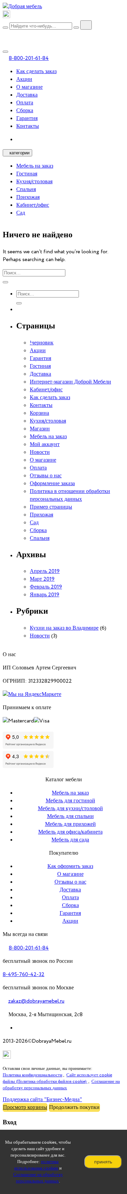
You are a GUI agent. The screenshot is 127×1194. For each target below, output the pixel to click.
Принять (103, 1161)
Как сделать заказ (36, 71)
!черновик (42, 343)
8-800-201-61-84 (29, 58)
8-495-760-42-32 (23, 974)
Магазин (40, 429)
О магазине (29, 87)
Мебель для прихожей (70, 824)
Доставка (27, 95)
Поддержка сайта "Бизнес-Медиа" (42, 1100)
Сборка (24, 111)
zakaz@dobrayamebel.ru (36, 1001)
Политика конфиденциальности (32, 1075)
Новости (40, 452)
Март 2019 (42, 579)
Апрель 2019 (45, 571)
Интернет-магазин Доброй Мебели (70, 382)
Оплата (24, 103)
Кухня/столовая (34, 182)
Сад (20, 213)
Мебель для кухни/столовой (70, 809)
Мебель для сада (70, 840)
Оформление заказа (52, 484)
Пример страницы (51, 507)
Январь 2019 (44, 595)
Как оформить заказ (70, 866)
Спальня (26, 189)
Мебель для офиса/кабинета (70, 832)
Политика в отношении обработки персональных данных (70, 495)
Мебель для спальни (70, 816)
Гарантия (27, 118)
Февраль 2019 (46, 587)
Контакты (27, 126)
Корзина (39, 413)
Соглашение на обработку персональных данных (38, 1178)
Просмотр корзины (25, 1107)
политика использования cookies (36, 1165)
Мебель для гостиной (70, 801)
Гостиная (26, 174)
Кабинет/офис (32, 205)
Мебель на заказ (34, 166)
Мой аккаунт (45, 444)
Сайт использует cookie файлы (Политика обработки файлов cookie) (57, 1078)
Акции (24, 79)
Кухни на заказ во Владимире (64, 628)
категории (19, 152)
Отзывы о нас (46, 476)
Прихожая (28, 197)
